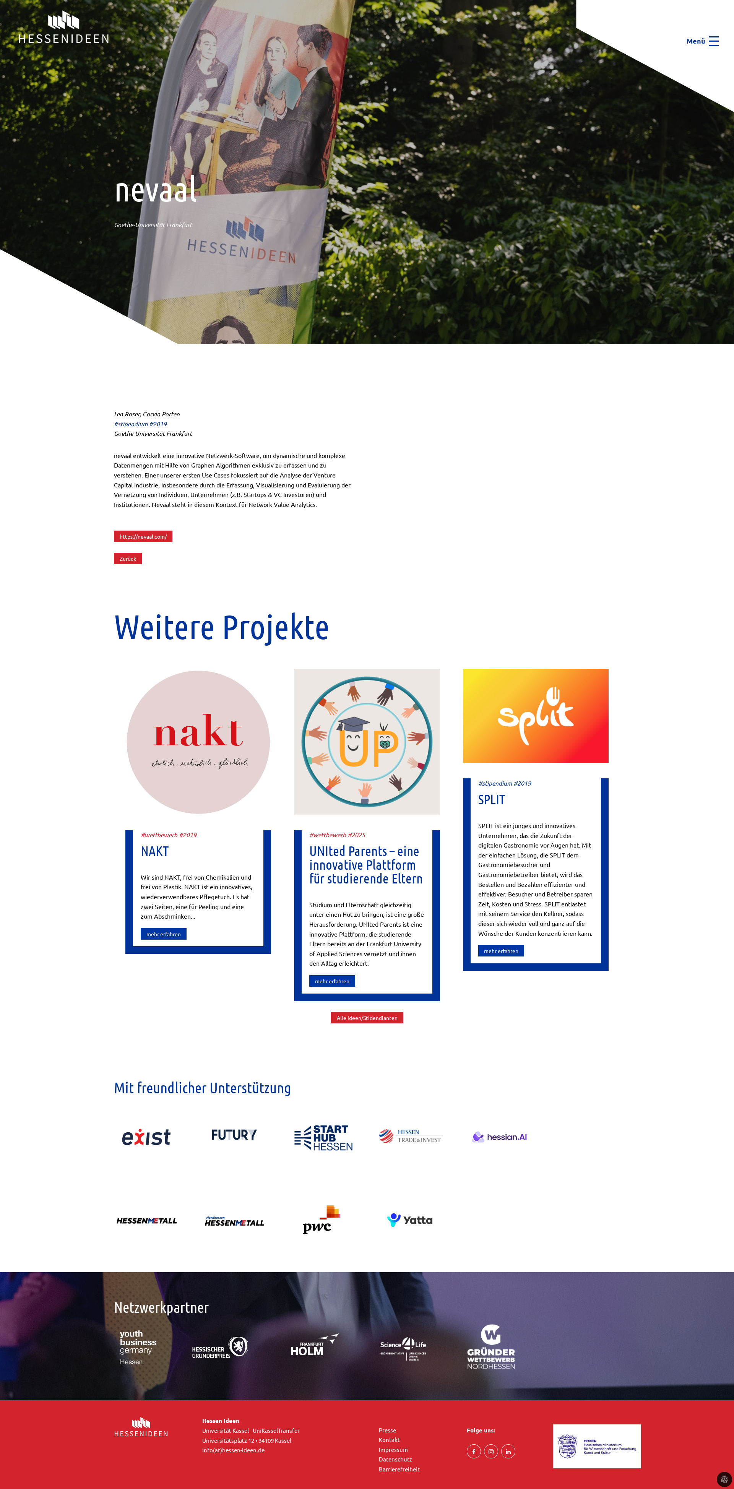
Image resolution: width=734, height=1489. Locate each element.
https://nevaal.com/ (143, 536)
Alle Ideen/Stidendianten (367, 1017)
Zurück (128, 558)
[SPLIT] (536, 715)
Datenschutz (395, 1459)
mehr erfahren (163, 933)
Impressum (393, 1449)
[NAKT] (198, 741)
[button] (2, 57)
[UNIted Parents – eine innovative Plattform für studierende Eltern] (367, 741)
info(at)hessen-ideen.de (233, 1449)
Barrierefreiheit (399, 1469)
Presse (387, 1430)
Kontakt (389, 1439)
